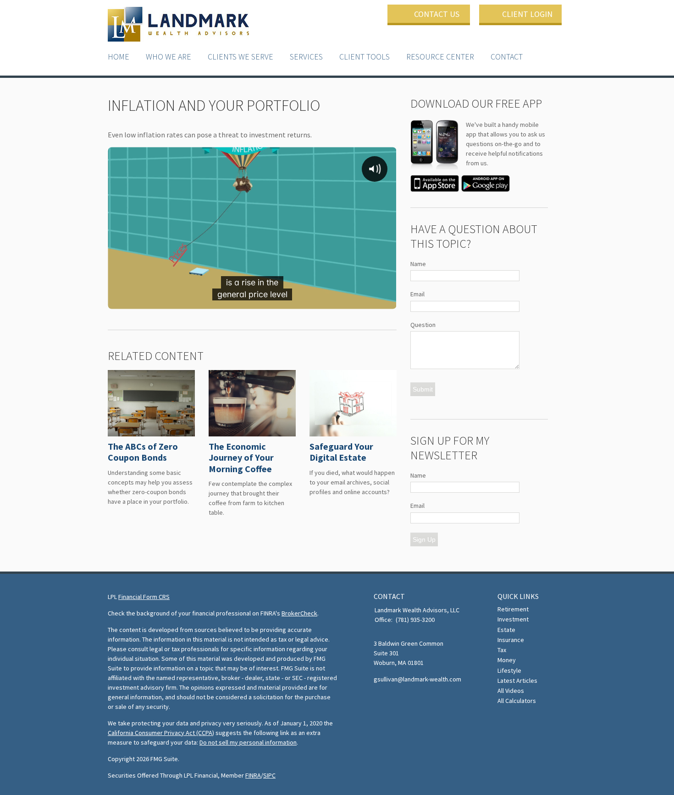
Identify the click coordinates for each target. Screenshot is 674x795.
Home (118, 56)
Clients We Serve (240, 56)
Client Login (527, 14)
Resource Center (440, 56)
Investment (513, 619)
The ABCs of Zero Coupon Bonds (143, 452)
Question (423, 325)
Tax (501, 650)
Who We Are (168, 56)
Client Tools (364, 56)
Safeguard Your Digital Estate (341, 452)
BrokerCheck (299, 613)
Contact (507, 56)
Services (306, 56)
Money (506, 660)
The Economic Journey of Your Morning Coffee (241, 457)
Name (418, 264)
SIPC (269, 775)
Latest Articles (517, 680)
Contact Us (436, 14)
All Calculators (516, 701)
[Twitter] (380, 700)
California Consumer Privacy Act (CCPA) (161, 733)
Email (417, 294)
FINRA (253, 775)
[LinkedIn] (393, 700)
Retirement (513, 609)
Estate (506, 630)
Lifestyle (509, 670)
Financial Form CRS (144, 597)
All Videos (510, 690)
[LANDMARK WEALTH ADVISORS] (178, 25)
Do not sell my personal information (248, 742)
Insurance (510, 640)
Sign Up (424, 539)
